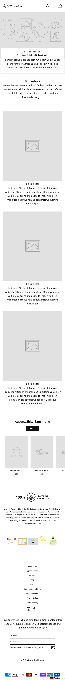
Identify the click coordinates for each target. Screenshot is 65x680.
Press (32, 585)
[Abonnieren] (53, 648)
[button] (57, 678)
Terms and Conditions (33, 589)
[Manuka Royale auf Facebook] (34, 609)
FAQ (32, 580)
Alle (32, 428)
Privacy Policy (32, 598)
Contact (32, 575)
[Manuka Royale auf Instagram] (28, 609)
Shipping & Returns (32, 571)
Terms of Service (32, 594)
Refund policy (32, 603)
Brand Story (32, 566)
